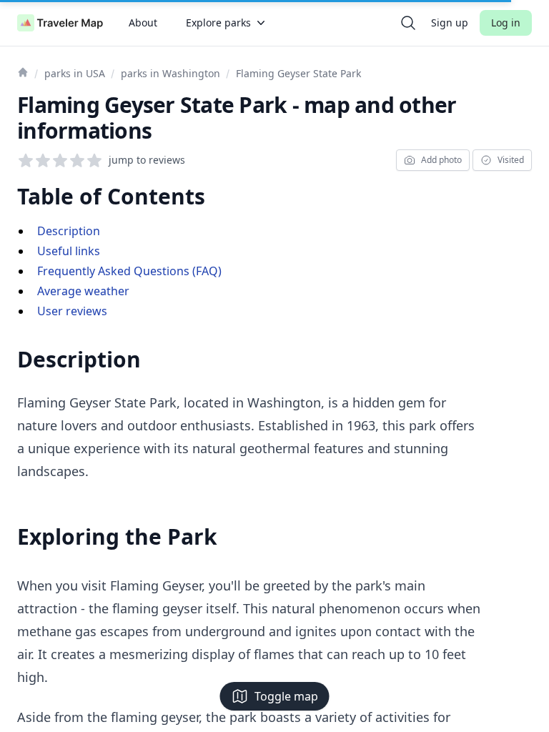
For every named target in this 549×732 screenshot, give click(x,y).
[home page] (60, 22)
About (143, 22)
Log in (505, 22)
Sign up (449, 22)
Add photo (441, 160)
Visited (511, 160)
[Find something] (408, 22)
